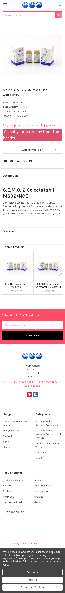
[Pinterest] (30, 161)
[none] (32, 55)
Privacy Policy (32, 536)
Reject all (32, 580)
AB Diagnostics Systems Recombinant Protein (48, 434)
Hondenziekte (14, 512)
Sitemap (7, 447)
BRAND (7, 485)
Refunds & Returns (32, 532)
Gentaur (7, 491)
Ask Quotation (11, 430)
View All (38, 502)
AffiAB (38, 458)
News (6, 441)
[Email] (12, 161)
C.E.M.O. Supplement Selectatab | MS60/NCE (48, 285)
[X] (24, 161)
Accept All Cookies (32, 587)
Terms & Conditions (32, 523)
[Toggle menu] (5, 5)
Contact (7, 436)
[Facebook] (5, 161)
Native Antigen (42, 491)
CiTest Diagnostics (44, 485)
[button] (32, 150)
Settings (32, 572)
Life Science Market (13, 480)
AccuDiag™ (41, 452)
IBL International (12, 502)
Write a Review (11, 94)
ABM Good (8, 496)
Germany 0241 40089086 (23, 543)
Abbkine (38, 496)
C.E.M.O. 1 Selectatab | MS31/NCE (16, 285)
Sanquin (38, 480)
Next (60, 273)
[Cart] (60, 5)
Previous (4, 273)
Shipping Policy (32, 528)
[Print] (18, 161)
